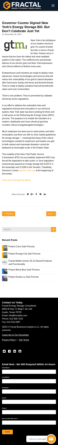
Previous (9, 214)
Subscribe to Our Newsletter (15, 335)
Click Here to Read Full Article (16, 180)
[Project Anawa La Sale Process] (4, 278)
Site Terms (24, 340)
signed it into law (27, 170)
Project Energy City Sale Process (24, 254)
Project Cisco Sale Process (21, 246)
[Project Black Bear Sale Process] (4, 271)
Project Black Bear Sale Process (24, 270)
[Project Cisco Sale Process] (4, 248)
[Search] (53, 229)
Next (50, 214)
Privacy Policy (9, 340)
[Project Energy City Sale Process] (4, 255)
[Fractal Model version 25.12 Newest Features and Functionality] (4, 262)
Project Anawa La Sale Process (23, 277)
